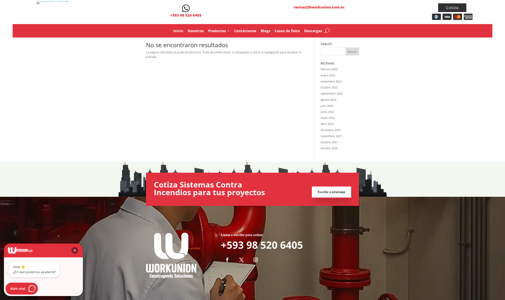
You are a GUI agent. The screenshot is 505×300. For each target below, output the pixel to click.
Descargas (313, 31)
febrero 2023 (329, 69)
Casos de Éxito (287, 31)
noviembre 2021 (331, 136)
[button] (74, 250)
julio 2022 (327, 106)
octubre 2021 (329, 142)
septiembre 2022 (332, 93)
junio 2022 (327, 112)
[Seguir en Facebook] (227, 259)
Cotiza (452, 7)
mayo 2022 (328, 118)
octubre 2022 (329, 87)
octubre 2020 (329, 148)
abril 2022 (327, 124)
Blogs (265, 31)
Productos (217, 31)
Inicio (178, 31)
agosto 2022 (328, 99)
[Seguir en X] (241, 259)
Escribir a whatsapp (331, 192)
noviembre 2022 (331, 81)
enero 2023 (328, 75)
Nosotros (196, 31)
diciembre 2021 (331, 130)
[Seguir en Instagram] (255, 259)
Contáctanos (245, 31)
